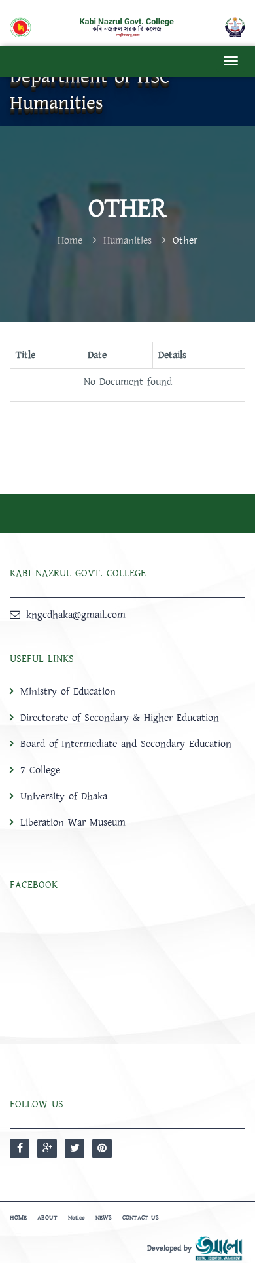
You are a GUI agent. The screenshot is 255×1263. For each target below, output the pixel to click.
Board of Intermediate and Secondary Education (125, 744)
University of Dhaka (63, 796)
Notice (76, 1217)
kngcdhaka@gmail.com (76, 615)
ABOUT (47, 1217)
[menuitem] (127, 756)
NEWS (103, 1217)
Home (70, 240)
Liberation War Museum (73, 822)
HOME (18, 1217)
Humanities (127, 240)
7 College (40, 770)
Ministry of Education (68, 691)
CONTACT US (140, 1217)
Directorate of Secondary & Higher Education (119, 717)
